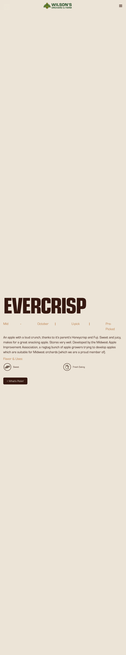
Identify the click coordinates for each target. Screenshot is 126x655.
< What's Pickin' (15, 381)
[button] (120, 5)
